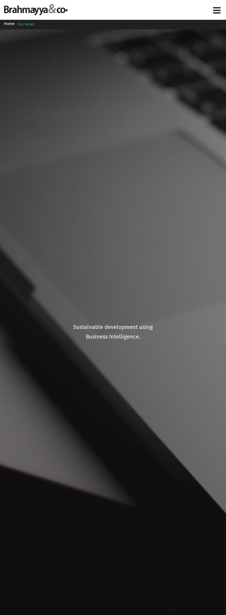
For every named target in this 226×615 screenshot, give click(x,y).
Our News (25, 24)
